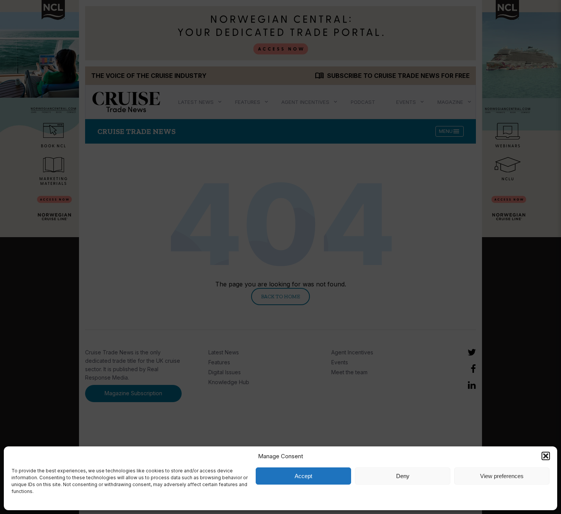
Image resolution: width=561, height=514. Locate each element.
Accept (303, 476)
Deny (402, 476)
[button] (546, 456)
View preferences (502, 476)
